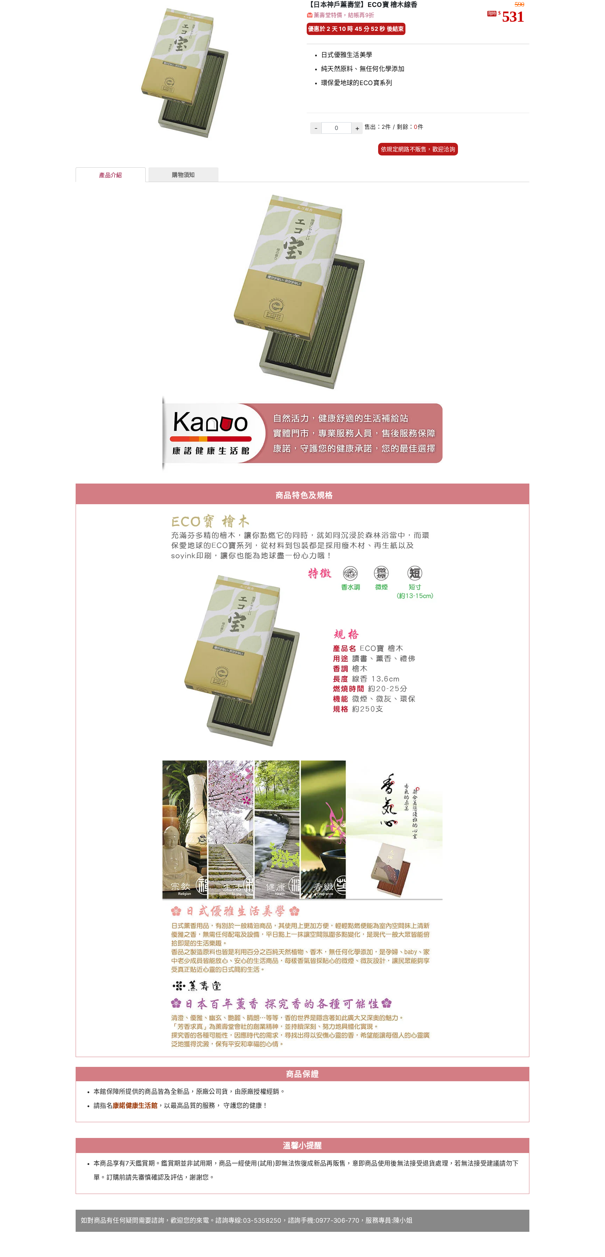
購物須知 (183, 174)
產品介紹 (110, 175)
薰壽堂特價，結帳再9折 (344, 15)
